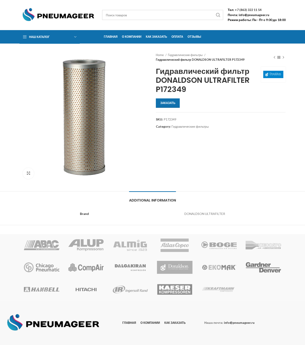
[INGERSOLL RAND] (130, 289)
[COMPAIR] (86, 267)
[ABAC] (41, 245)
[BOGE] (219, 245)
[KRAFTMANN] (219, 289)
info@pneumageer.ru (254, 15)
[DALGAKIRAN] (130, 267)
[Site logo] (58, 15)
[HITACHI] (86, 289)
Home (160, 55)
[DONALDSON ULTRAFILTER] (174, 267)
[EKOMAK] (219, 267)
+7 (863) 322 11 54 (248, 10)
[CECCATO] (263, 245)
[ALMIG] (130, 245)
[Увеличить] (28, 173)
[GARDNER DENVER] (263, 267)
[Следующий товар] (283, 57)
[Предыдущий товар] (274, 57)
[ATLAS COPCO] (174, 245)
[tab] (152, 198)
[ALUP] (86, 245)
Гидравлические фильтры (185, 55)
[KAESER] (174, 289)
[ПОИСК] (218, 15)
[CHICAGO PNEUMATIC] (41, 267)
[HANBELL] (41, 289)
